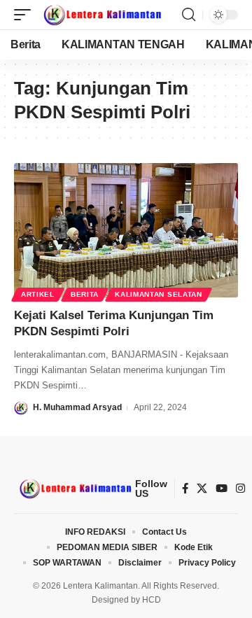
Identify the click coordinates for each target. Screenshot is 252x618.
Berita (85, 294)
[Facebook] (185, 488)
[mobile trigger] (26, 14)
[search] (188, 14)
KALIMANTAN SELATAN (158, 294)
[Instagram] (240, 488)
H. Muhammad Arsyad (77, 407)
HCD (151, 600)
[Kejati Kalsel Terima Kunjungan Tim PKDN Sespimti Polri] (126, 230)
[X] (202, 488)
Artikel (38, 294)
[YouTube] (221, 488)
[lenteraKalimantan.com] (101, 14)
